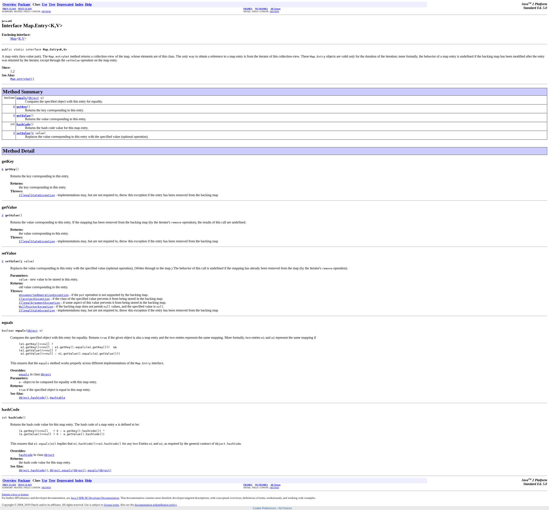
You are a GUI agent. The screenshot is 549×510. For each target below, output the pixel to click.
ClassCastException (34, 299)
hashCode (23, 124)
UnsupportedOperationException (44, 295)
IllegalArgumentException (39, 302)
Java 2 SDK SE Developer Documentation (95, 497)
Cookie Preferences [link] (264, 508)
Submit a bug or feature (15, 494)
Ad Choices (285, 508)
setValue (23, 133)
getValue (23, 115)
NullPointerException (36, 306)
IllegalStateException (37, 195)
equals (22, 98)
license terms (111, 504)
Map (13, 38)
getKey (22, 106)
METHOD (46, 11)
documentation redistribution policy (156, 504)
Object (34, 98)
